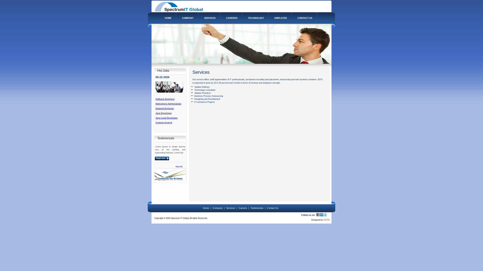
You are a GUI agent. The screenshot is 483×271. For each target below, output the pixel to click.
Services (210, 18)
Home (168, 18)
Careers (232, 18)
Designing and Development (207, 99)
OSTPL (326, 220)
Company (188, 18)
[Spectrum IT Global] (179, 11)
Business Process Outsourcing (208, 96)
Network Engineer (164, 106)
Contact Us (305, 18)
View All (178, 166)
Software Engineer (165, 96)
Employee (281, 18)
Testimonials (257, 208)
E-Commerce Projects (204, 102)
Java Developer (163, 111)
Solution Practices (202, 93)
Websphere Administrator (168, 101)
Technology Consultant (204, 90)
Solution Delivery (202, 87)
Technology (256, 18)
